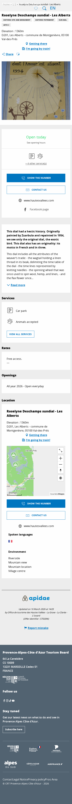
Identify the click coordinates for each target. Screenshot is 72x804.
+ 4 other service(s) (36, 163)
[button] (44, 8)
